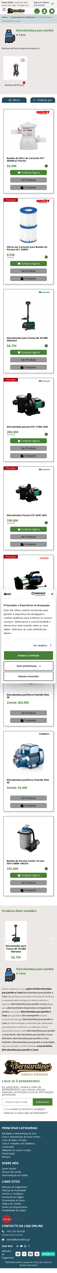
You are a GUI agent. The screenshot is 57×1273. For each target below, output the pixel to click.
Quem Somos (9, 1168)
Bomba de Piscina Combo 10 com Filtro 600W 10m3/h (25, 862)
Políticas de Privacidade (14, 1190)
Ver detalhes (40, 645)
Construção (8, 1146)
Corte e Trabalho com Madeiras (18, 1143)
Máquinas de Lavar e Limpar (16, 1150)
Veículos (6, 1156)
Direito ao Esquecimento (14, 1207)
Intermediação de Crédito (15, 1175)
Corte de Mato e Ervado (14, 1140)
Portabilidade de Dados (14, 1210)
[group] (16, 941)
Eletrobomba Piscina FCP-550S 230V (27, 515)
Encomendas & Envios (13, 1200)
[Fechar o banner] (52, 594)
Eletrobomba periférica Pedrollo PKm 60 (28, 781)
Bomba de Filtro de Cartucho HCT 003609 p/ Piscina (25, 159)
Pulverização (8, 1153)
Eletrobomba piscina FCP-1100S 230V (27, 427)
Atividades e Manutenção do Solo (19, 1133)
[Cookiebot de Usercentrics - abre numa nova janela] (33, 594)
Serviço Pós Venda (11, 1171)
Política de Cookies (11, 1203)
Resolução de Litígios (13, 1197)
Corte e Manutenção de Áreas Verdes (21, 1136)
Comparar (30, 187)
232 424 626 (39, 5)
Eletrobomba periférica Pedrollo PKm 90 (28, 696)
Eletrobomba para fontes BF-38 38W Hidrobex (27, 339)
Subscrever (42, 1102)
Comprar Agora (30, 172)
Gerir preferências (27, 665)
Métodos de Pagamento (14, 1186)
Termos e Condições (12, 1193)
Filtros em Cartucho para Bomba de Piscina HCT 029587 (27, 248)
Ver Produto (28, 180)
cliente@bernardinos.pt (18, 1239)
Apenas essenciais (28, 676)
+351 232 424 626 (15, 1231)
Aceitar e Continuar (28, 655)
